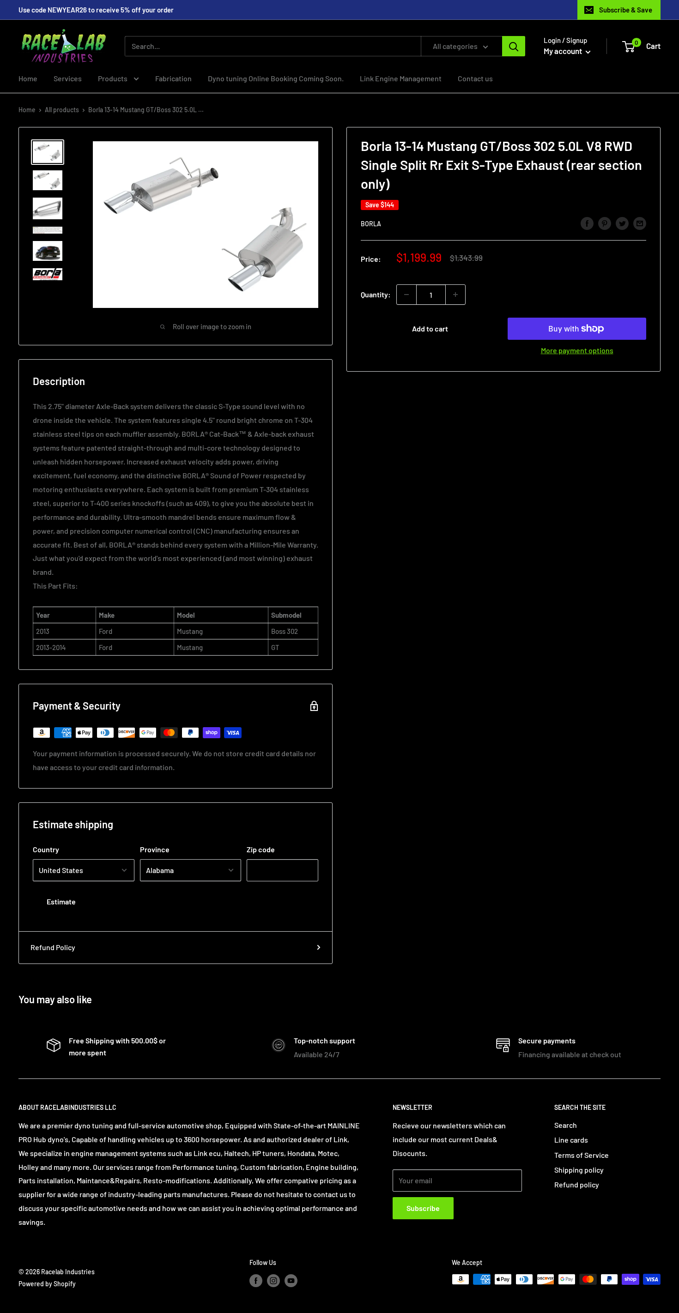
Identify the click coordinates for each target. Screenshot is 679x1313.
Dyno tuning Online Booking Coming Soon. (276, 78)
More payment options (577, 350)
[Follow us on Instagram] (273, 1280)
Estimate (61, 901)
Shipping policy (579, 1169)
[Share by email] (639, 223)
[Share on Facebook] (587, 223)
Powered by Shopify (47, 1284)
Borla (371, 224)
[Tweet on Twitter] (622, 223)
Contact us (475, 78)
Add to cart (430, 328)
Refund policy (576, 1184)
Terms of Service (581, 1154)
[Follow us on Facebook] (255, 1280)
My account (563, 50)
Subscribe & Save (625, 10)
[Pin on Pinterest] (604, 223)
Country (46, 849)
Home (27, 78)
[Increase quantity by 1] (455, 294)
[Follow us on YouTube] (291, 1280)
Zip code (261, 849)
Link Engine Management (401, 78)
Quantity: (376, 294)
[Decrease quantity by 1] (406, 294)
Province (155, 849)
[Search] (513, 46)
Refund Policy (52, 947)
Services (68, 78)
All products (62, 110)
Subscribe (423, 1208)
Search (565, 1124)
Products (113, 78)
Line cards (571, 1139)
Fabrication (173, 78)
